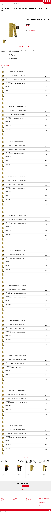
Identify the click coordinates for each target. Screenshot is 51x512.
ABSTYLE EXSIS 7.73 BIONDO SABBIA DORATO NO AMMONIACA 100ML (17, 355)
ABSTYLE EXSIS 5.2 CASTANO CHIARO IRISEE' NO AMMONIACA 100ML (17, 192)
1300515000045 (9, 448)
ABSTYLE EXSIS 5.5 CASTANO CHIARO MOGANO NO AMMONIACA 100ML (17, 215)
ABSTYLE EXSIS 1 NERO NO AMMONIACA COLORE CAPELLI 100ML (17, 71)
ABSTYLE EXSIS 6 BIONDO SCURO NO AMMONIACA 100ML (17, 254)
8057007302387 (9, 409)
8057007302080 (9, 428)
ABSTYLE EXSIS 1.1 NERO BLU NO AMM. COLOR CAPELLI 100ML (17, 83)
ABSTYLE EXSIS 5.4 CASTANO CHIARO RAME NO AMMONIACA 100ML (17, 211)
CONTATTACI (25, 486)
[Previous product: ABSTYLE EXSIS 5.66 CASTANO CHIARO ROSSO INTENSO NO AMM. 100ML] (24, 14)
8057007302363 (9, 230)
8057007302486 (9, 308)
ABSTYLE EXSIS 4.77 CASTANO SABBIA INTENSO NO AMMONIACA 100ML (17, 172)
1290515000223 (9, 440)
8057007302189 (9, 331)
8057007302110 (9, 183)
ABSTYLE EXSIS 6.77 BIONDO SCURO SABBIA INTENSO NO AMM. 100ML (17, 301)
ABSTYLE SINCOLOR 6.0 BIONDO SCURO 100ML (6, 461)
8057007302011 (9, 74)
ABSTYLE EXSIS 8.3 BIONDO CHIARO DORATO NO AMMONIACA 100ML (17, 386)
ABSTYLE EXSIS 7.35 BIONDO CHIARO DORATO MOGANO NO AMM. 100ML (17, 351)
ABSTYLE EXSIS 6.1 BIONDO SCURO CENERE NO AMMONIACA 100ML (17, 262)
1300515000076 (9, 113)
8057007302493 (9, 362)
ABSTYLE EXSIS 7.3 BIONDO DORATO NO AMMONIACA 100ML (17, 332)
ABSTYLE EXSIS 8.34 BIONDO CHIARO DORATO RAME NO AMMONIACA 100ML (17, 394)
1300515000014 (9, 144)
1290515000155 (9, 378)
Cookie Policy (2, 500)
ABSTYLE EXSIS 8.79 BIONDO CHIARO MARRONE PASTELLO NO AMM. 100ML (17, 421)
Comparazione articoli (28, 499)
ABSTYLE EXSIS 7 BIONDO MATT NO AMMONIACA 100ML (17, 363)
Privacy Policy (2, 499)
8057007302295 (9, 288)
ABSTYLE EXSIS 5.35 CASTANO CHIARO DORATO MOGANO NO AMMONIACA (17, 223)
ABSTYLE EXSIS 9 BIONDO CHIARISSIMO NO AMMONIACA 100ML (17, 425)
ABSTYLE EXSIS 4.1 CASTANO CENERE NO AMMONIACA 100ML (17, 137)
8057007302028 (9, 121)
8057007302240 (9, 401)
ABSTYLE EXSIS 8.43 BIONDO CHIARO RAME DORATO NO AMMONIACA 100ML (17, 402)
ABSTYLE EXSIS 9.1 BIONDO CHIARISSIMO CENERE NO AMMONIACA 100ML (17, 433)
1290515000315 (9, 222)
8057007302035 (9, 129)
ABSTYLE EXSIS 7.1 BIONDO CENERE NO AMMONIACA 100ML (17, 324)
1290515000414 (9, 292)
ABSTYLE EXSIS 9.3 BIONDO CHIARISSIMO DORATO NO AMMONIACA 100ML (17, 441)
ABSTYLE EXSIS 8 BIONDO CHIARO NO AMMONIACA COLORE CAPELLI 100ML (17, 371)
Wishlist (14, 499)
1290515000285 (9, 358)
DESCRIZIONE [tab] (3, 49)
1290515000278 (9, 238)
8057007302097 (9, 90)
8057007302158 (9, 432)
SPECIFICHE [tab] (3, 51)
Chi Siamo (2, 498)
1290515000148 (9, 323)
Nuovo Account (15, 498)
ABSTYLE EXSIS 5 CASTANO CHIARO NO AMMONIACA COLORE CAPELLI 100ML (17, 176)
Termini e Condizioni (9, 511)
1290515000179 (9, 199)
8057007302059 (9, 253)
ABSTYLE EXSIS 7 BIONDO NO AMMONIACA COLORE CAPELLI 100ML (17, 316)
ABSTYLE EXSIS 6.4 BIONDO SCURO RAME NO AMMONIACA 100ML (17, 281)
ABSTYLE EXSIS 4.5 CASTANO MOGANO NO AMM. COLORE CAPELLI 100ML (17, 153)
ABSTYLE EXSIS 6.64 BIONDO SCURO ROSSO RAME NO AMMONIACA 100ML (17, 293)
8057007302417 (9, 191)
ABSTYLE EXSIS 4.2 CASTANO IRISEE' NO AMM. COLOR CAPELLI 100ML (17, 145)
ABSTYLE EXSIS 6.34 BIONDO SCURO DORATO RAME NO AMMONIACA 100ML (17, 285)
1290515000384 (9, 218)
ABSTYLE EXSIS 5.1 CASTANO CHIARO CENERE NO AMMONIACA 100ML (17, 184)
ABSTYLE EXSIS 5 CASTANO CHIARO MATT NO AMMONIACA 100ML (17, 246)
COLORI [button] (2, 67)
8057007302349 (9, 160)
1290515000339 (9, 300)
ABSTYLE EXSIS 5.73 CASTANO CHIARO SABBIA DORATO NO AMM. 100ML (36, 12)
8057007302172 (9, 269)
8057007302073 (9, 370)
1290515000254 (9, 339)
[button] (14, 3)
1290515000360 (9, 152)
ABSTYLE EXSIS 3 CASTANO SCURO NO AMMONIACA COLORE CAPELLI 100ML (17, 122)
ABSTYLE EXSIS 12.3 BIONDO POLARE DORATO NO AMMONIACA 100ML (17, 114)
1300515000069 (9, 109)
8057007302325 (9, 393)
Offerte (27, 500)
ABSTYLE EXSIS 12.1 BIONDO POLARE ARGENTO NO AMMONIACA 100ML (17, 106)
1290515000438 (9, 82)
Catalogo (27, 498)
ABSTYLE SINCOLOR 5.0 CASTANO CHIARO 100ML (19, 461)
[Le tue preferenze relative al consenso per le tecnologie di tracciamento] (49, 510)
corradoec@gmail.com (42, 502)
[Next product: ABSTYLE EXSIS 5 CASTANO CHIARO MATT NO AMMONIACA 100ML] (27, 14)
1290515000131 (9, 261)
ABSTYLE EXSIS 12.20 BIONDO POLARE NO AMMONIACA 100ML (17, 102)
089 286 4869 (26, 489)
